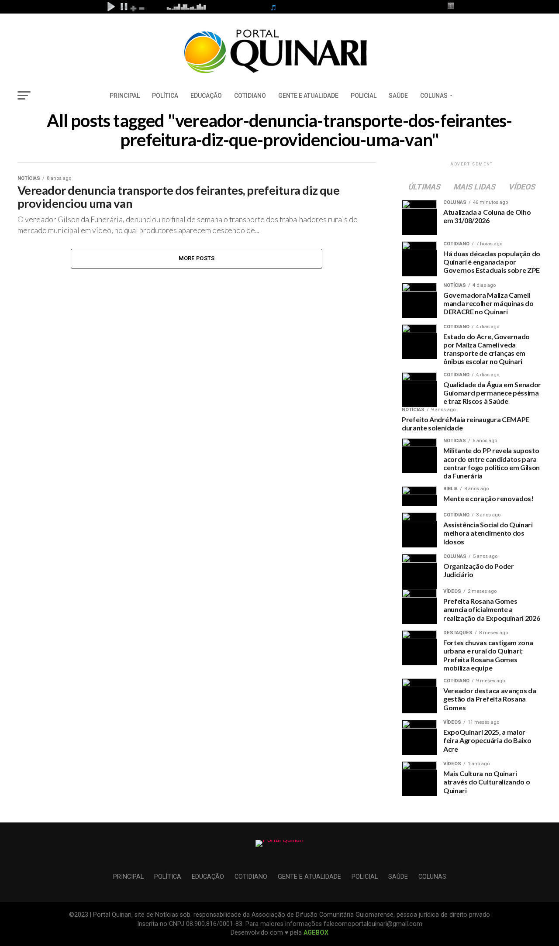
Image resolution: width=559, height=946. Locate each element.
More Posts (197, 258)
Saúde (398, 95)
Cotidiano (250, 95)
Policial (363, 95)
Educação (206, 95)
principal (125, 95)
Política (165, 95)
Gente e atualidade (308, 95)
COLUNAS (434, 95)
